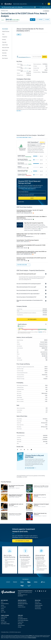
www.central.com (43, 352)
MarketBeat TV (21, 605)
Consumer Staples (43, 342)
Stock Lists (37, 602)
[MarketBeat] (8, 4)
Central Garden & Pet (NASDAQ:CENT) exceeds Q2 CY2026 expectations (31, 245)
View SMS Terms (21, 201)
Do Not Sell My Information (23, 620)
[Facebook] (37, 591)
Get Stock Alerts (32, 319)
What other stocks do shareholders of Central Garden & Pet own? (30, 301)
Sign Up (44, 56)
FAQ (1, 611)
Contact (2, 610)
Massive (30, 635)
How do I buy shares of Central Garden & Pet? (26, 297)
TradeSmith (40, 331)
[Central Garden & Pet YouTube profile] (32, 449)
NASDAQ (45, 340)
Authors (2, 605)
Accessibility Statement (22, 618)
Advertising (20, 617)
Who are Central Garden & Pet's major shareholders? (28, 293)
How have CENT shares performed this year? (26, 273)
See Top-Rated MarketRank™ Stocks (24, 137)
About (2, 602)
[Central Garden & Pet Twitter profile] (28, 449)
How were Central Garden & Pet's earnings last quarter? (29, 283)
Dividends (3, 618)
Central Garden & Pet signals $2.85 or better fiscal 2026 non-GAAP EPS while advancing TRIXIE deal (32, 252)
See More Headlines (22, 264)
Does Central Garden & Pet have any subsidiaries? (27, 290)
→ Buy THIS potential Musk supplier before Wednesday (12, 7)
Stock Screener (38, 608)
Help (4, 611)
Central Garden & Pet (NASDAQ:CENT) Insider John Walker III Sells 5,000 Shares (31, 217)
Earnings (2, 620)
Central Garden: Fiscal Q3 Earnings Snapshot (28, 240)
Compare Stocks (38, 603)
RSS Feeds (20, 623)
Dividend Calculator (39, 605)
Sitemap (19, 627)
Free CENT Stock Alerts (45, 7)
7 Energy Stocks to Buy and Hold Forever (34, 456)
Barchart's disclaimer (32, 637)
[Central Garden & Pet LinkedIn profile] (25, 449)
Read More (19, 110)
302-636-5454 (44, 356)
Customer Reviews (21, 606)
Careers (2, 608)
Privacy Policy (20, 622)
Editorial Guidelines (5, 603)
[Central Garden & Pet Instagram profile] (21, 449)
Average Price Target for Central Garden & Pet (25, 366)
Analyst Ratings (4, 617)
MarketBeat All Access (22, 602)
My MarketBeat (38, 606)
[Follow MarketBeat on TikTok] (46, 591)
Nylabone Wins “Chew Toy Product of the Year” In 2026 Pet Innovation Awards (31, 234)
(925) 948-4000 (44, 354)
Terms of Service (21, 625)
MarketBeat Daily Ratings (23, 603)
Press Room (3, 606)
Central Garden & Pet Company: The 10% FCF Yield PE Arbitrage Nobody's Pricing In (30, 211)
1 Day (18, 34)
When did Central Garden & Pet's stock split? (26, 287)
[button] (46, 11)
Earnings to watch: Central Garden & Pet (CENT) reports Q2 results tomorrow (31, 258)
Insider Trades (3, 622)
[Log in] (45, 4)
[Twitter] (36, 591)
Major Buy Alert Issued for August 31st (33, 223)
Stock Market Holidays (5, 623)
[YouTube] (39, 591)
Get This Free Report (30, 468)
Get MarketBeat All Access (22, 540)
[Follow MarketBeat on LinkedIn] (41, 591)
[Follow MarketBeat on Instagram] (44, 591)
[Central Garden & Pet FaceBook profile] (18, 449)
